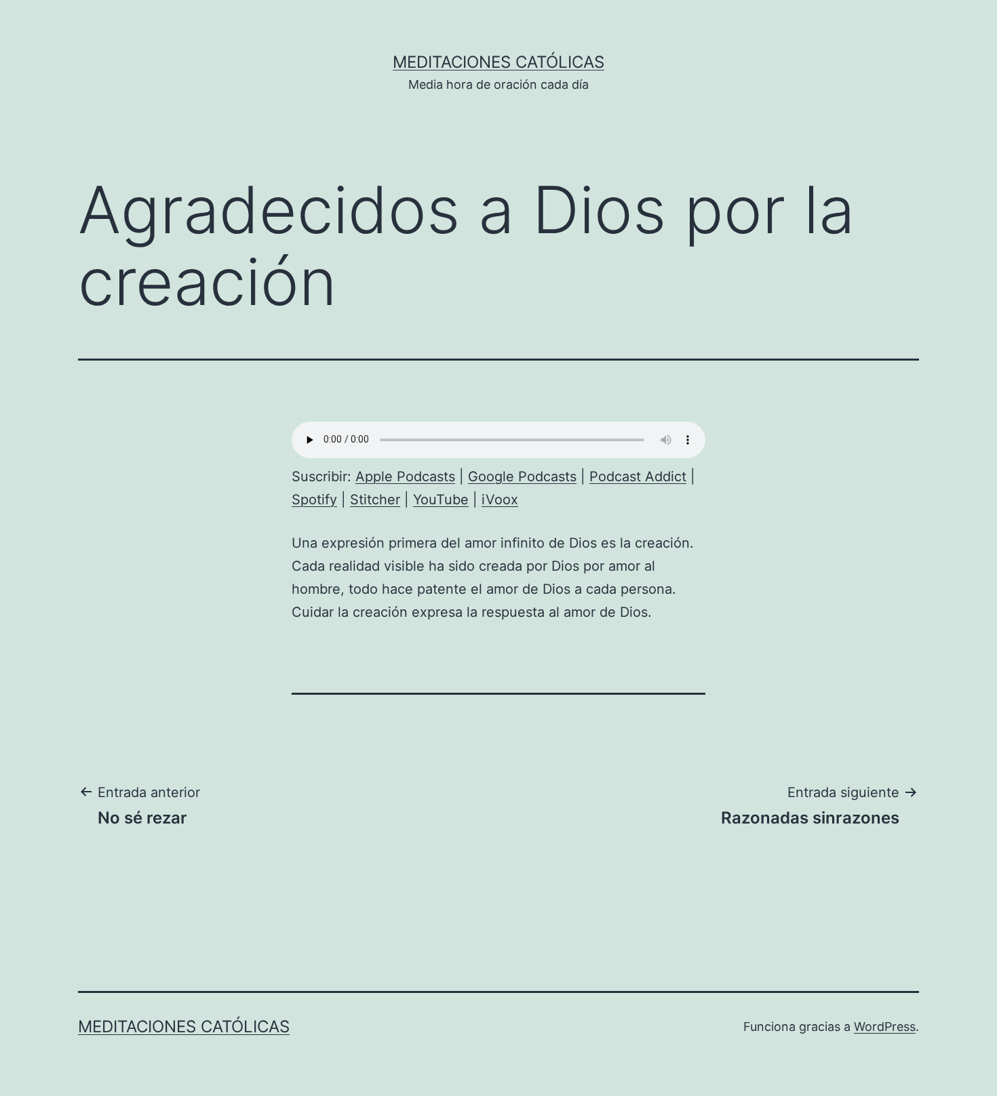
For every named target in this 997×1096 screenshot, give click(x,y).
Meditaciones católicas (498, 62)
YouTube (441, 499)
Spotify (314, 499)
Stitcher (375, 499)
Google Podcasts (522, 476)
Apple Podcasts (405, 476)
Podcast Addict (637, 476)
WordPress (885, 1026)
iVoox (500, 499)
